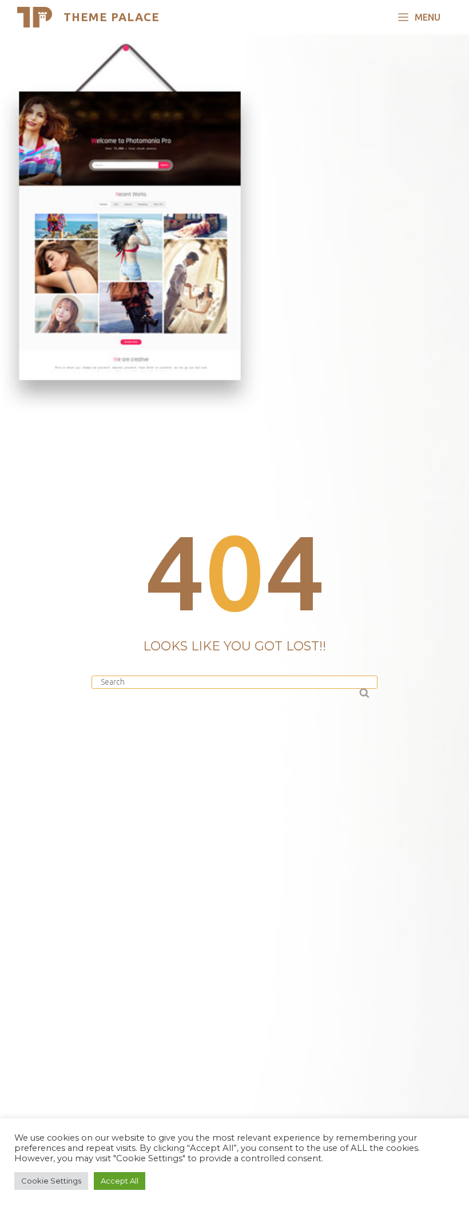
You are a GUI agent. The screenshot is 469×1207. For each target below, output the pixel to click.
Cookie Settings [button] (51, 1180)
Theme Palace (111, 16)
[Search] (363, 691)
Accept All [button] (119, 1180)
